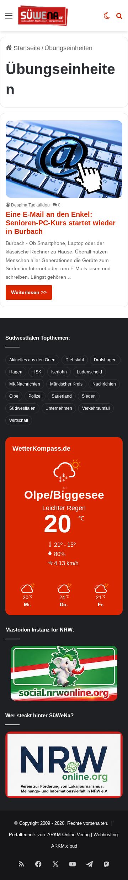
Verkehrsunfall (96, 408)
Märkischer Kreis (66, 384)
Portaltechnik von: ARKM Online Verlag (49, 834)
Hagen (15, 372)
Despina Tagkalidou (30, 205)
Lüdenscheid (89, 372)
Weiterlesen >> (29, 292)
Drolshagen (105, 359)
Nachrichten (104, 384)
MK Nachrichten (24, 384)
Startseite (26, 48)
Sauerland (62, 396)
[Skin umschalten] (106, 18)
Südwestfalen (22, 408)
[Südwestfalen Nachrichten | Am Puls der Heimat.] (43, 15)
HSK (36, 372)
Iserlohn (59, 372)
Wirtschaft (18, 420)
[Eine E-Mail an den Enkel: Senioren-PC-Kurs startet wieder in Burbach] (64, 159)
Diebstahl (74, 359)
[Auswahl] (8, 18)
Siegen (89, 396)
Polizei (35, 396)
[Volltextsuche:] (119, 18)
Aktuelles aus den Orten (32, 359)
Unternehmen (59, 408)
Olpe (13, 396)
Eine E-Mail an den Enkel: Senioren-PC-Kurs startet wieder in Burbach (61, 222)
